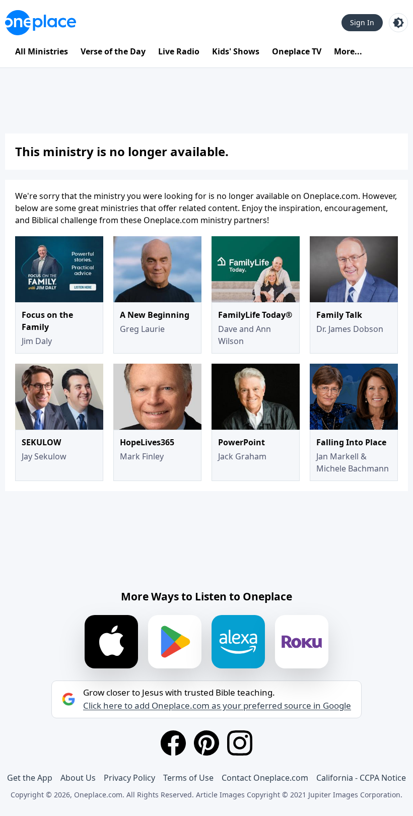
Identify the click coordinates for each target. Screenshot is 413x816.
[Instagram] (239, 743)
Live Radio (178, 51)
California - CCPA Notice (361, 777)
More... (348, 51)
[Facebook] (173, 743)
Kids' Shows (235, 51)
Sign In (362, 22)
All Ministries (41, 51)
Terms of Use (188, 777)
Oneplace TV (296, 51)
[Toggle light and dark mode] (398, 22)
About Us (78, 777)
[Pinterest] (206, 743)
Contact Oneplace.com (265, 777)
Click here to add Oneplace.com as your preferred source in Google (217, 705)
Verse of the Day (113, 51)
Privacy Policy (129, 777)
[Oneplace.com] (40, 22)
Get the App (29, 777)
